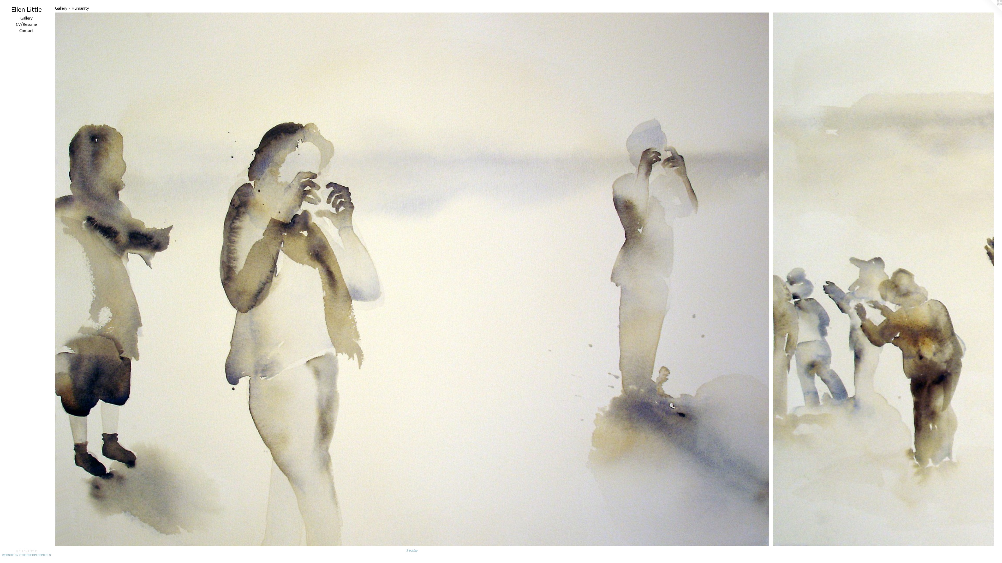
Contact (26, 30)
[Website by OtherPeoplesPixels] (991, 10)
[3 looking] (412, 279)
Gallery (26, 18)
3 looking (412, 550)
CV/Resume (26, 24)
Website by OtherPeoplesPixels (26, 555)
